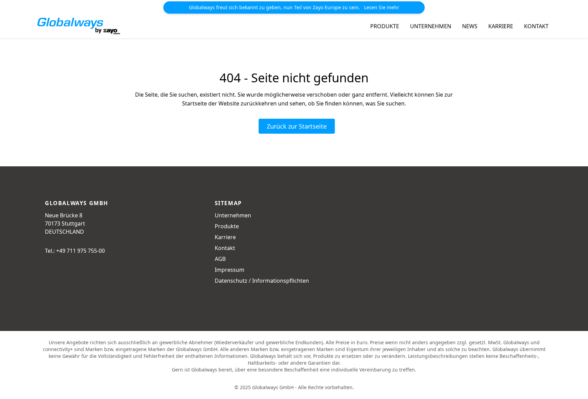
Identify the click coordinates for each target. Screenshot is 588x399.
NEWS (469, 26)
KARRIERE (500, 26)
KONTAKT (536, 26)
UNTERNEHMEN (430, 26)
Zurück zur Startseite (297, 126)
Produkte (227, 226)
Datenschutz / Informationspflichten (262, 280)
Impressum (229, 269)
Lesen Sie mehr (381, 7)
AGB (220, 259)
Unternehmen (233, 215)
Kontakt (225, 248)
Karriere (225, 237)
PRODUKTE (384, 26)
